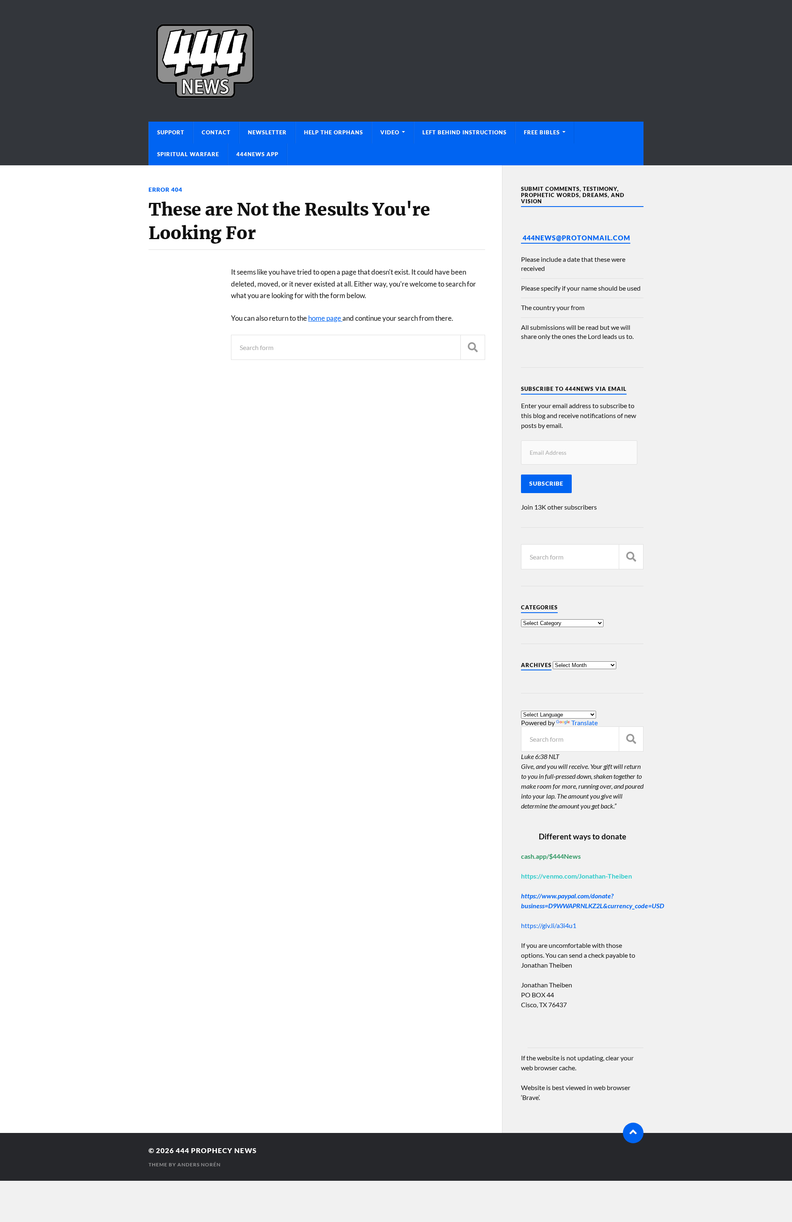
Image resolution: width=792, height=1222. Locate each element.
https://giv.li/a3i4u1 (548, 925)
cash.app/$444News (551, 856)
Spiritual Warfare (188, 154)
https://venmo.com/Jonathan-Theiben (576, 876)
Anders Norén (199, 1164)
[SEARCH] (472, 347)
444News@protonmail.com (576, 238)
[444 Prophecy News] (396, 60)
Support (170, 132)
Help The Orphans (333, 132)
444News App (257, 154)
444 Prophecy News (216, 1150)
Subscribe (546, 483)
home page (325, 318)
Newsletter (267, 132)
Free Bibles (542, 132)
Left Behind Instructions (464, 132)
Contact (216, 132)
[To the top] (633, 1133)
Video (389, 132)
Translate (584, 722)
